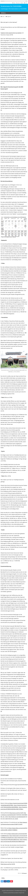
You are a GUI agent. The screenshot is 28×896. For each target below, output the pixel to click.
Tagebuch (9, 16)
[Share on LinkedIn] (8, 881)
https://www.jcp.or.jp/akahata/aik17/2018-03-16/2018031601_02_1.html (14, 815)
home (3, 16)
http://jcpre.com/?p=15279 (16, 813)
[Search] (26, 1)
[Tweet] (2, 881)
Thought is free (21, 892)
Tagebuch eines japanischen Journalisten (11, 33)
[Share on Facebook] (5, 881)
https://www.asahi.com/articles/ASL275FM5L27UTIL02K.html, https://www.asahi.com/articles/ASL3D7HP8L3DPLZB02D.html (14, 837)
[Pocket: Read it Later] (11, 881)
